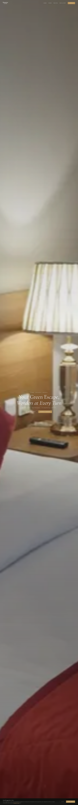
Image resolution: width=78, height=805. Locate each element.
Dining (50, 3)
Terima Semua (70, 801)
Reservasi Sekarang (45, 411)
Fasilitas (56, 3)
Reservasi (71, 3)
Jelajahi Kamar (32, 411)
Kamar (45, 3)
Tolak (62, 801)
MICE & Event (63, 3)
